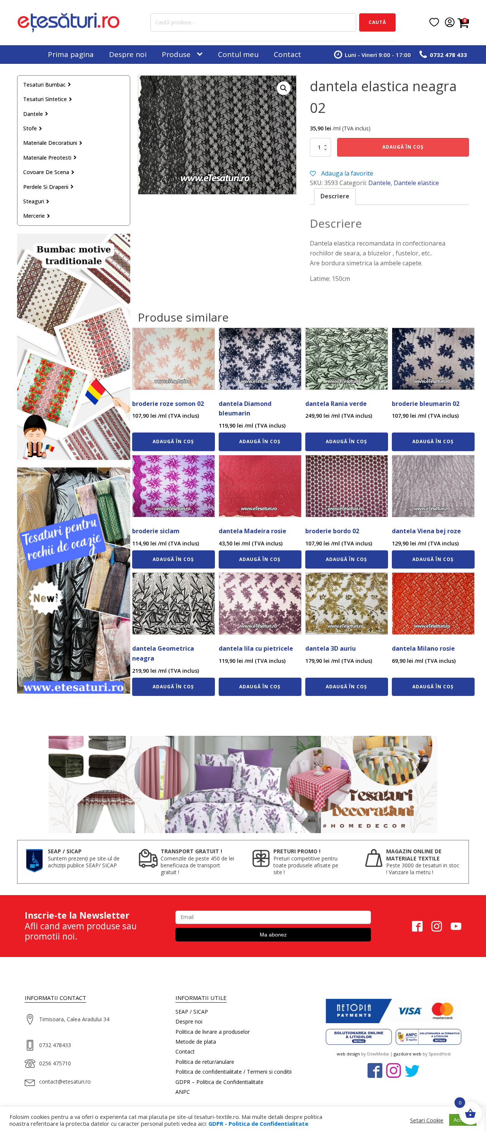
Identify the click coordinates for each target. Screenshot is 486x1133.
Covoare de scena (46, 172)
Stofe (30, 128)
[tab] (335, 196)
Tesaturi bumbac (44, 84)
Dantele (33, 113)
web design (348, 1054)
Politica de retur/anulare (204, 1061)
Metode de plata (195, 1041)
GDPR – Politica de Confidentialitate (219, 1081)
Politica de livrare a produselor (212, 1031)
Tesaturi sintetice (45, 99)
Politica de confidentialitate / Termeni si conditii (233, 1071)
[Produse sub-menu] (201, 54)
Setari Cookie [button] (426, 1120)
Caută (377, 22)
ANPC (182, 1091)
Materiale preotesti (47, 157)
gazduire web (407, 1054)
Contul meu (238, 54)
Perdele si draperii (45, 186)
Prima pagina (71, 54)
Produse (176, 54)
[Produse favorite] (434, 22)
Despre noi (128, 54)
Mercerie (34, 215)
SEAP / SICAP (191, 1011)
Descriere (334, 196)
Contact (287, 54)
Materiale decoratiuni (50, 142)
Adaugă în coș (403, 147)
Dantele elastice (416, 183)
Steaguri (33, 201)
